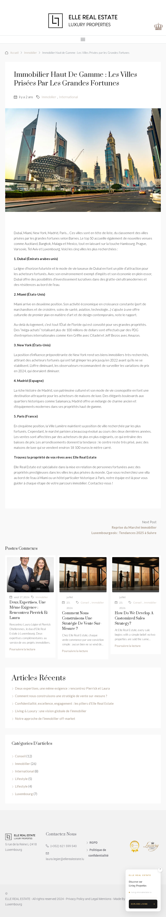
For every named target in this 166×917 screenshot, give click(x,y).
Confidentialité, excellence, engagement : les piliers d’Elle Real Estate (64, 703)
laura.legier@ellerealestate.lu (65, 859)
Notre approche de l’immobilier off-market (45, 718)
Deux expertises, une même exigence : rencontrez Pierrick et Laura (62, 688)
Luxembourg (24, 794)
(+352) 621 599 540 (63, 846)
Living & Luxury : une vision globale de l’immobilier (50, 711)
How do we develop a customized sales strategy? (134, 618)
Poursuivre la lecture (22, 649)
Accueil (14, 52)
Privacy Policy (75, 899)
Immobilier (30, 52)
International (68, 97)
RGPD (93, 842)
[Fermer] (160, 869)
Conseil (85, 602)
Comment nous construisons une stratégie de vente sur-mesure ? (61, 696)
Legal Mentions (101, 899)
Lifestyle (21, 779)
